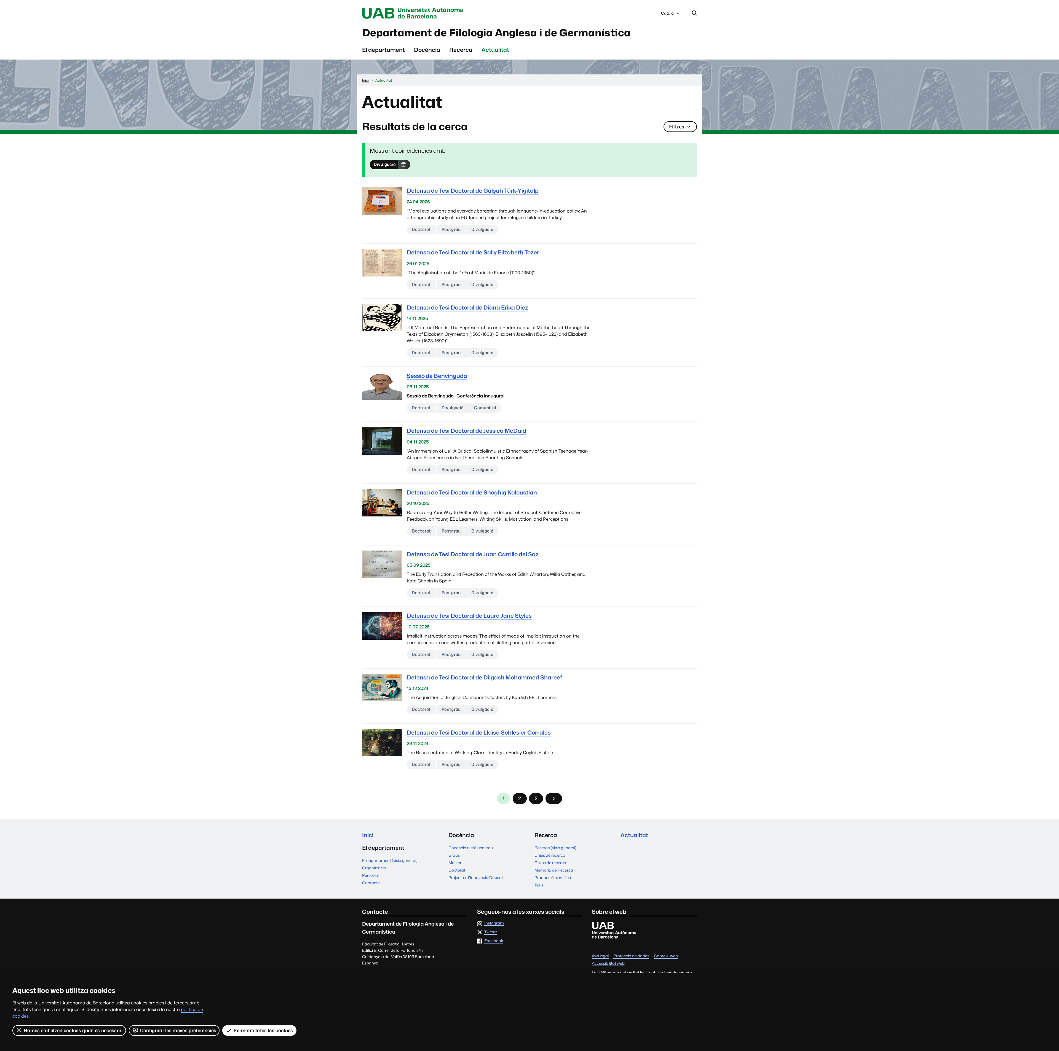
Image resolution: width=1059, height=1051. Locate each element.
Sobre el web (666, 956)
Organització (374, 867)
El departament (383, 49)
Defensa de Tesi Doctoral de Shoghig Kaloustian (472, 492)
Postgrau (451, 229)
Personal (370, 875)
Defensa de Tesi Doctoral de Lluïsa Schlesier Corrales (479, 732)
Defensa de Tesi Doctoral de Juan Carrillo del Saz (473, 554)
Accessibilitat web (608, 963)
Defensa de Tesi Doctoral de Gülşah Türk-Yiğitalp (473, 190)
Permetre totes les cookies (263, 1030)
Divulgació (385, 164)
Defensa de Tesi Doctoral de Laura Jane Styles (469, 615)
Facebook (493, 941)
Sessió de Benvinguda (437, 375)
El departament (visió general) (390, 860)
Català (667, 14)
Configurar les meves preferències (178, 1030)
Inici (367, 835)
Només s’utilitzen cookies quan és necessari (73, 1030)
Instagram (494, 923)
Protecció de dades (631, 956)
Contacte (371, 882)
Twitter (490, 932)
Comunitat (485, 407)
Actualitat (495, 49)
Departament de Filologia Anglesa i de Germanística (496, 33)
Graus (454, 855)
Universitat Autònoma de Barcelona (414, 13)
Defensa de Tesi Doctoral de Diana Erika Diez (467, 307)
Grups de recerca (550, 862)
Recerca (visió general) (555, 847)
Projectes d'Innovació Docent (475, 877)
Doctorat (421, 229)
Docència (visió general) (470, 847)
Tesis (538, 885)
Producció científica (552, 877)
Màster (454, 862)
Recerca (460, 49)
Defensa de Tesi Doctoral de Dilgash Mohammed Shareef (484, 677)
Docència (427, 49)
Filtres (676, 127)
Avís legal (600, 956)
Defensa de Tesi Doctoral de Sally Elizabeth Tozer (473, 252)
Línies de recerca (549, 855)
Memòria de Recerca (553, 870)
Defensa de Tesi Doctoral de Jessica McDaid (466, 430)
